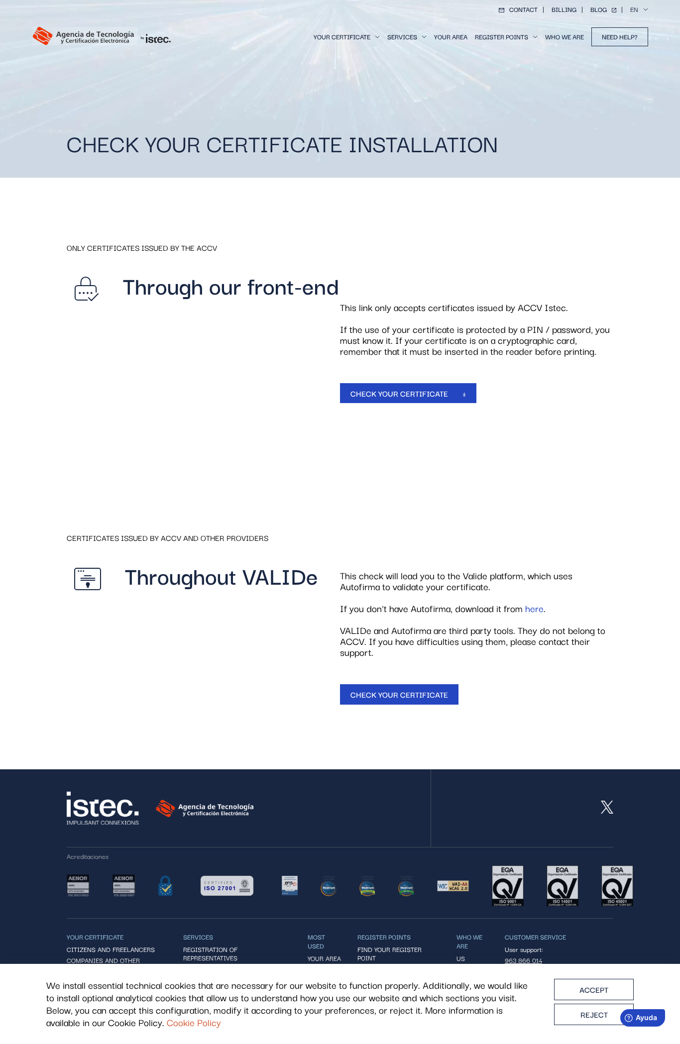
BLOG (598, 9)
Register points (501, 36)
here (534, 608)
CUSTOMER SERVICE (535, 936)
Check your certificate (400, 393)
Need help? (620, 36)
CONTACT (523, 9)
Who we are (564, 36)
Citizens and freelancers (111, 949)
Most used (316, 941)
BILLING (564, 9)
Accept (593, 989)
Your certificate (342, 36)
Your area (450, 36)
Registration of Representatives (210, 953)
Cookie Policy (194, 1022)
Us (460, 958)
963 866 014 (523, 960)
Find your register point (389, 953)
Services (402, 36)
